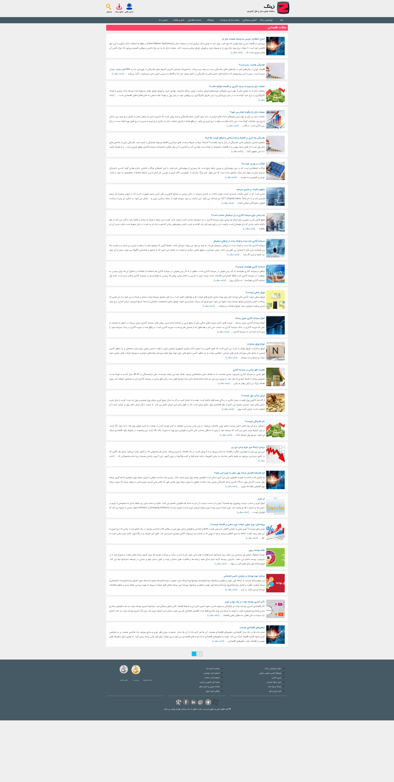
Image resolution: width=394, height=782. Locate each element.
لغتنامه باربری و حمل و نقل (209, 686)
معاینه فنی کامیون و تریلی (210, 682)
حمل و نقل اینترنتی (274, 682)
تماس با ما (163, 20)
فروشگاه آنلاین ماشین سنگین (270, 673)
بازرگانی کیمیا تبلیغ (213, 691)
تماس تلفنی (129, 12)
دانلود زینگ (119, 12)
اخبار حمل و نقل (275, 691)
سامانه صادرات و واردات (229, 20)
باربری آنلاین (276, 677)
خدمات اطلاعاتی (194, 20)
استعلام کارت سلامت (212, 677)
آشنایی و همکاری (250, 20)
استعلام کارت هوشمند (211, 673)
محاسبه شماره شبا (213, 668)
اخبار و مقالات (178, 20)
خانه (281, 20)
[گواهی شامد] (124, 669)
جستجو (109, 12)
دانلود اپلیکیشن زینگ (273, 668)
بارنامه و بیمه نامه (274, 686)
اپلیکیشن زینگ (266, 20)
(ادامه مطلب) (187, 45)
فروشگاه (210, 20)
